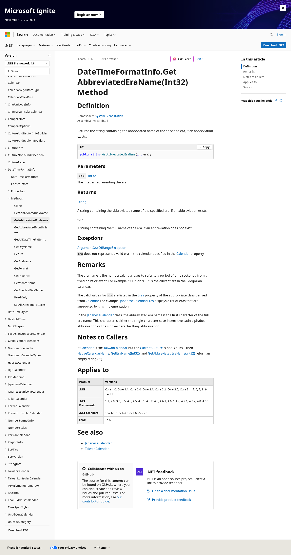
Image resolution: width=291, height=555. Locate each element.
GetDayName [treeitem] (23, 247)
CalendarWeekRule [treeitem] (20, 97)
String (82, 202)
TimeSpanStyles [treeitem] (18, 507)
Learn (82, 59)
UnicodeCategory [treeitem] (19, 522)
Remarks (249, 71)
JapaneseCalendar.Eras (137, 301)
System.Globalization (109, 116)
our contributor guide (102, 499)
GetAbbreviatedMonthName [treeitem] (31, 229)
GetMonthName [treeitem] (24, 283)
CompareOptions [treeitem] (19, 126)
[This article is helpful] (276, 100)
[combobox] (27, 63)
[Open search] (271, 34)
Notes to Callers (253, 77)
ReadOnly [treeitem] (20, 297)
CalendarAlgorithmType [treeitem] (24, 90)
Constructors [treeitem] (19, 184)
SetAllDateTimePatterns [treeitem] (30, 305)
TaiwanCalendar (115, 348)
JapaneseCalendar (100, 315)
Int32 (92, 176)
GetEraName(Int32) (125, 353)
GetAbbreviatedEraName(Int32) (171, 353)
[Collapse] (49, 55)
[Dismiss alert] (283, 8)
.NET (93, 59)
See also (248, 87)
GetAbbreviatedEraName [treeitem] (31, 220)
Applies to (250, 82)
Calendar (183, 253)
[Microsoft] (7, 34)
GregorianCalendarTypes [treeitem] (24, 355)
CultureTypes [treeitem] (17, 162)
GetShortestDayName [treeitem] (28, 290)
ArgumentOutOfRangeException (101, 247)
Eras (141, 295)
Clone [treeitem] (18, 206)
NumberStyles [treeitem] (17, 427)
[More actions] (210, 59)
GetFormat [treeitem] (21, 268)
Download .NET (273, 45)
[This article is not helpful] (281, 100)
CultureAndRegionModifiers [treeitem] (26, 140)
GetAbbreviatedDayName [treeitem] (31, 213)
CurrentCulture (151, 348)
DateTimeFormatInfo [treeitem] (24, 177)
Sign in (281, 34)
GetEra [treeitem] (18, 254)
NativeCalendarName (93, 353)
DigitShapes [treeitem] (16, 326)
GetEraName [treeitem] (22, 261)
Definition (250, 66)
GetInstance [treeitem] (22, 276)
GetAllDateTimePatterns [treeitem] (30, 239)
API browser (110, 59)
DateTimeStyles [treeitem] (18, 312)
